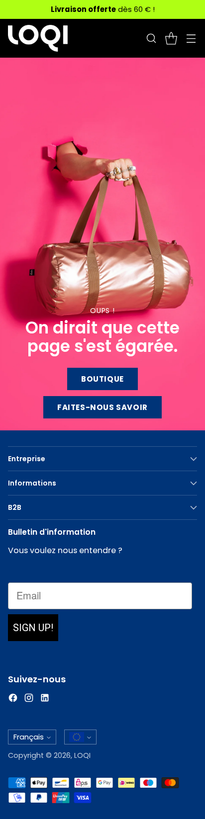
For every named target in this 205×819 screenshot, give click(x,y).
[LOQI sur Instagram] (29, 699)
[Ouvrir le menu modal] (191, 38)
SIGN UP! (33, 628)
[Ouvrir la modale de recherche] (151, 38)
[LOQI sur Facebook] (13, 699)
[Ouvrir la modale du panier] (171, 38)
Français (28, 737)
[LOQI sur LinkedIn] (45, 699)
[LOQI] (38, 38)
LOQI (82, 755)
